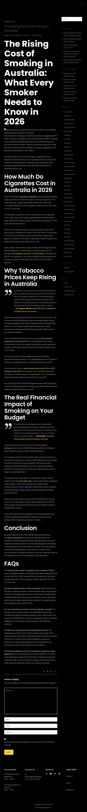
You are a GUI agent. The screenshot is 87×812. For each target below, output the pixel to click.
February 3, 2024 (9, 21)
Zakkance (66, 79)
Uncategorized (69, 272)
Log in (66, 283)
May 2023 (67, 186)
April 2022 (67, 237)
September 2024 (69, 127)
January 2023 (68, 202)
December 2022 (69, 206)
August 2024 (68, 131)
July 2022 (67, 225)
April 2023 (67, 190)
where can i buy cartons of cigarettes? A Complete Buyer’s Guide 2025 (71, 54)
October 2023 (68, 170)
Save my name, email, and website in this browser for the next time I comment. (29, 743)
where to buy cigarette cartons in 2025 (70, 46)
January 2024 (68, 159)
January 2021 (68, 256)
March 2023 (68, 194)
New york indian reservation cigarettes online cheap (72, 61)
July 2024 (67, 135)
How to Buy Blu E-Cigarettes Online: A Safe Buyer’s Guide (72, 34)
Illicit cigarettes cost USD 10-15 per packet (28, 254)
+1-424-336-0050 (33, 779)
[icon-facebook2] (47, 774)
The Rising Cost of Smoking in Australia (26, 28)
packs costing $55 (14, 538)
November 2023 (69, 166)
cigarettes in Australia (28, 197)
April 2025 (67, 116)
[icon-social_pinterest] (55, 774)
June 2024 (67, 139)
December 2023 (69, 163)
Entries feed (68, 287)
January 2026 (68, 112)
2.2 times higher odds (24, 481)
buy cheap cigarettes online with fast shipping (72, 40)
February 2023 (68, 198)
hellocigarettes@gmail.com (35, 777)
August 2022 (68, 221)
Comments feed (69, 291)
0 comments (26, 35)
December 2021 (69, 241)
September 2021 (69, 249)
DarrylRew (66, 86)
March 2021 (67, 252)
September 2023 (69, 174)
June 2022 (67, 229)
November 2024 (69, 120)
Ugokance (66, 98)
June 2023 (67, 182)
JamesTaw (66, 73)
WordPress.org (68, 295)
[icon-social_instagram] (51, 774)
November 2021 (69, 245)
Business (39, 35)
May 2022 (67, 233)
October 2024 (68, 123)
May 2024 (67, 143)
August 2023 (68, 178)
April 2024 (67, 147)
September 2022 (69, 217)
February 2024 (68, 155)
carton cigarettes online (69, 74)
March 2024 (68, 151)
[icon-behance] (59, 774)
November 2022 (69, 209)
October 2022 (68, 213)
